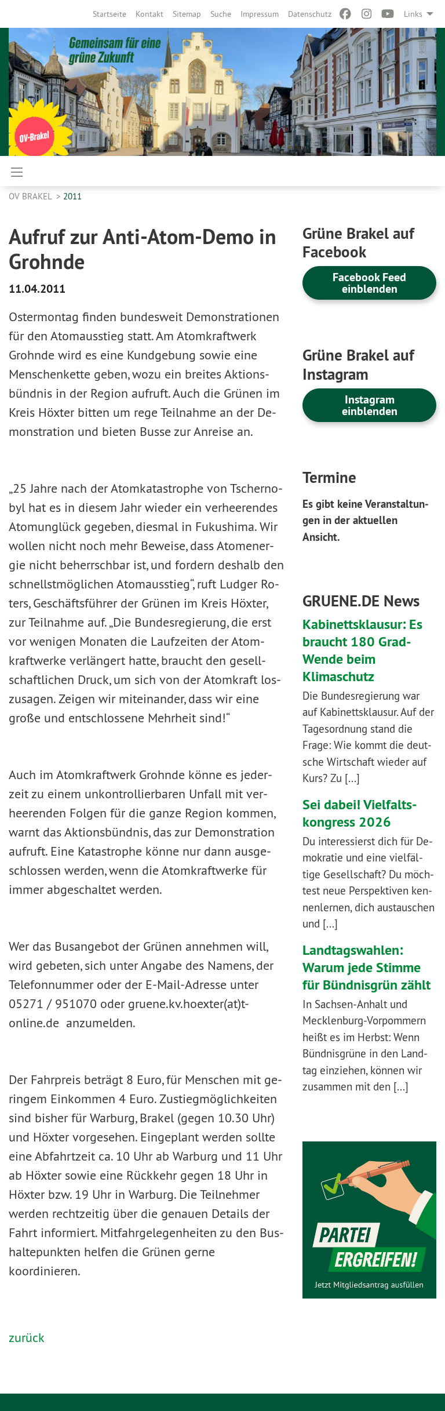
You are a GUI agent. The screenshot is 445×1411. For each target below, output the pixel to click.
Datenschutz (309, 14)
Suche (220, 14)
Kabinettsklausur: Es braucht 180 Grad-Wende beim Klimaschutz (362, 650)
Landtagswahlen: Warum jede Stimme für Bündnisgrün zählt (366, 967)
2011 (72, 196)
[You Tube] (388, 14)
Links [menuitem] (413, 14)
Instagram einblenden (369, 405)
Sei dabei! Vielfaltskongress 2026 (359, 813)
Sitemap (187, 14)
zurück (27, 1337)
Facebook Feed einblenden (369, 283)
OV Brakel (31, 196)
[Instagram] (366, 14)
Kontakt (149, 14)
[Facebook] (345, 14)
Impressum (259, 14)
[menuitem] (109, 14)
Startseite (109, 14)
